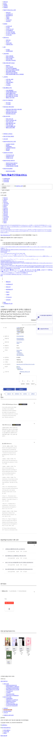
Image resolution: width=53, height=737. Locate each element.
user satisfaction (20, 353)
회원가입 (5, 1)
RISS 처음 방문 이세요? (9, 63)
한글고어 (5, 202)
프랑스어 (5, 205)
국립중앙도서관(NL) (11, 701)
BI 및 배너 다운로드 (11, 60)
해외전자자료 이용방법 (11, 72)
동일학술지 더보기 (32, 542)
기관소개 (5, 712)
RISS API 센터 (6, 116)
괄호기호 (5, 209)
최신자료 (8, 102)
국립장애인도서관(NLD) (12, 699)
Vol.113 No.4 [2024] (19, 342)
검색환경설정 (9, 51)
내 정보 (8, 49)
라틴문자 (5, 215)
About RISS (6, 53)
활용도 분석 (5, 591)
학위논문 (8, 12)
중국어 (5, 200)
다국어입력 (6, 181)
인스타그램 (6, 731)
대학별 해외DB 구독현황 (12, 166)
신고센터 (8, 85)
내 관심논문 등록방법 (11, 68)
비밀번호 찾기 (9, 44)
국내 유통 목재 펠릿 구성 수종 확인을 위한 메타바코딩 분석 (19, 569)
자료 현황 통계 (9, 90)
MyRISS (5, 4)
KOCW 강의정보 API (11, 120)
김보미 (18, 330)
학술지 (7, 16)
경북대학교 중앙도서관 (25, 371)
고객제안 (8, 83)
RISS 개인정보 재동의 (8, 136)
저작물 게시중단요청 (8, 715)
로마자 (5, 221)
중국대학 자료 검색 (10, 113)
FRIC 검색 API (9, 124)
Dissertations (9, 146)
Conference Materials (10, 147)
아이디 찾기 (9, 43)
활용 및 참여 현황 (10, 127)
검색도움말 (6, 180)
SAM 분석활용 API (10, 126)
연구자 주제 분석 (22, 591)
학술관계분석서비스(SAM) (12, 689)
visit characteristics (20, 355)
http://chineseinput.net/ (5, 235)
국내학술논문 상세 (7, 303)
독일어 (5, 206)
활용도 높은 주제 (10, 97)
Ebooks (7, 145)
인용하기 (21, 389)
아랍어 (5, 222)
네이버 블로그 (6, 730)
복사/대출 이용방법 (10, 71)
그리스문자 (6, 203)
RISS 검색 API (9, 118)
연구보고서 (9, 19)
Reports (7, 150)
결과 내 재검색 (5, 190)
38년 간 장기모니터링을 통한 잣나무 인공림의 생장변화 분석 (19, 562)
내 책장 (8, 27)
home (4, 302)
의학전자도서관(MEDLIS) (12, 695)
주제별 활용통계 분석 (11, 91)
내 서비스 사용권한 (10, 33)
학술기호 (5, 211)
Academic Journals (10, 144)
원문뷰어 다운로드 (7, 133)
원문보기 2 (8, 389)
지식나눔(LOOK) (10, 694)
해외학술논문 (9, 15)
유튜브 (5, 733)
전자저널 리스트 (10, 155)
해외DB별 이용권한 (11, 164)
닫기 (2, 275)
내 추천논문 (9, 26)
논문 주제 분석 (13, 591)
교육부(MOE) (9, 698)
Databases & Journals (8, 152)
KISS (22, 369)
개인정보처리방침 (7, 709)
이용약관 (5, 708)
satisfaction (19, 352)
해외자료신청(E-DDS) (8, 106)
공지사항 (5, 139)
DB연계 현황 (9, 58)
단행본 (7, 18)
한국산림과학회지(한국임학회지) (20, 339)
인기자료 (8, 104)
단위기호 (5, 218)
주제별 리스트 (9, 158)
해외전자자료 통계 (7, 168)
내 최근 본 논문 (10, 29)
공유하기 (25, 393)
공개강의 (8, 21)
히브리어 (5, 208)
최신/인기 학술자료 (8, 100)
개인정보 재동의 (7, 711)
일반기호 (5, 219)
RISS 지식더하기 (10, 57)
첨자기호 (5, 213)
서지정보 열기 (35, 384)
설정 (4, 47)
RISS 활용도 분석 (7, 87)
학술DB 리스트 (9, 156)
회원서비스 (6, 37)
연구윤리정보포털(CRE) (12, 704)
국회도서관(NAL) (10, 702)
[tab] (5, 591)
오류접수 (33, 393)
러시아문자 (6, 216)
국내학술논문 (9, 14)
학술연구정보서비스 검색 (9, 10)
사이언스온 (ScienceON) (12, 705)
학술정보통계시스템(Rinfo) (12, 686)
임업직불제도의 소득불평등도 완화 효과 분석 (15, 555)
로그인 (5, 3)
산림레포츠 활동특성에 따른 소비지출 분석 (15, 549)
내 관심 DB (9, 35)
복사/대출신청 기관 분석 (12, 96)
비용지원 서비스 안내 (11, 110)
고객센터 (5, 6)
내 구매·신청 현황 (10, 32)
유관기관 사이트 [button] (7, 697)
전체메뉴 (5, 7)
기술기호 (5, 212)
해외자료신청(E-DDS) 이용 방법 (14, 109)
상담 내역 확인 (9, 82)
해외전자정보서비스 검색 (9, 141)
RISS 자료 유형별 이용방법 (12, 69)
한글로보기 (33, 320)
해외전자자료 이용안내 (9, 160)
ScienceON (19, 368)
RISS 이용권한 (9, 67)
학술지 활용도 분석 (10, 93)
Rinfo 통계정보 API (10, 123)
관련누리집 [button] (6, 683)
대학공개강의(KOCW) (11, 685)
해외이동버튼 (4, 735)
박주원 (18, 332)
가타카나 (5, 199)
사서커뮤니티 (9, 691)
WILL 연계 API (9, 121)
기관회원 (8, 692)
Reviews (8, 149)
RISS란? (8, 65)
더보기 (34, 423)
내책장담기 (17, 393)
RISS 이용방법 (9, 56)
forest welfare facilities (19, 351)
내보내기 (9, 393)
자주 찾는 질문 (9, 79)
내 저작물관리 (9, 30)
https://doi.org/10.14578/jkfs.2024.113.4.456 (25, 364)
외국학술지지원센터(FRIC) (12, 688)
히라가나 (5, 197)
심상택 (18, 327)
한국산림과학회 (20, 336)
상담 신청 (8, 80)
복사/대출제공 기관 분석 (12, 94)
